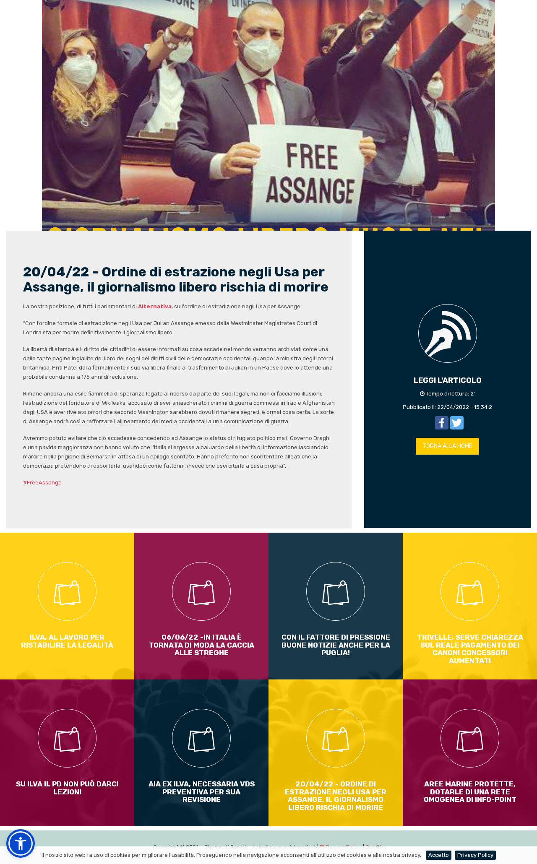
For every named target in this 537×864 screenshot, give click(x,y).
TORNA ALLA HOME (447, 446)
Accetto (438, 855)
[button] (20, 843)
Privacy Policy (475, 855)
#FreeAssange (42, 482)
